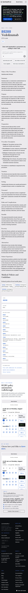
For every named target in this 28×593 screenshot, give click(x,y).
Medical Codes (4, 582)
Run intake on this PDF (20, 60)
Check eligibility (6, 63)
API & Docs (4, 562)
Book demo (14, 401)
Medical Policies (5, 584)
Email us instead (14, 405)
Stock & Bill (18, 537)
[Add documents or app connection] (3, 56)
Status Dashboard (5, 537)
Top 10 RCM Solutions (20, 566)
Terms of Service (19, 582)
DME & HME (18, 553)
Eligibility (17, 533)
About (2, 573)
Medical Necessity (19, 539)
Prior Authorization (19, 530)
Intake (16, 528)
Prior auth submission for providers (12, 367)
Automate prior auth (7, 60)
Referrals (17, 542)
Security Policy (18, 580)
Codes (2, 28)
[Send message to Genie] (24, 56)
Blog (2, 575)
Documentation (18, 573)
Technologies (4, 580)
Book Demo (19, 2)
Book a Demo (7, 19)
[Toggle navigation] (26, 2)
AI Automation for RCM (6, 553)
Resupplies (17, 535)
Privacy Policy (18, 578)
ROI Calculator (4, 587)
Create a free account (13, 511)
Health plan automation (9, 370)
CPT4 (7, 28)
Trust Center (4, 535)
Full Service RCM (5, 556)
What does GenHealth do (19, 63)
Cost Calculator (4, 589)
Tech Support (18, 575)
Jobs (2, 578)
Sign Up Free (18, 19)
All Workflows (18, 526)
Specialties (17, 563)
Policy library (6, 372)
